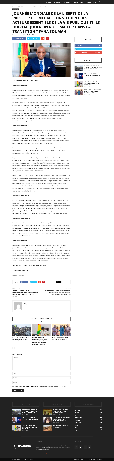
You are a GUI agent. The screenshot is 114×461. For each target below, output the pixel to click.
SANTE (76, 428)
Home (13, 6)
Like (99, 45)
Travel (93, 459)
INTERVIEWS (67, 2)
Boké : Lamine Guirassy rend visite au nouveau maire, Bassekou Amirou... (92, 91)
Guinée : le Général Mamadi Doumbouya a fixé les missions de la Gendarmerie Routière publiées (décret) (25, 293)
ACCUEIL (48, 2)
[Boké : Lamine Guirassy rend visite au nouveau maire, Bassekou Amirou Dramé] (61, 330)
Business (76, 459)
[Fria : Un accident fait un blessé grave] (47, 428)
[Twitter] (80, 447)
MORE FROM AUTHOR (47, 318)
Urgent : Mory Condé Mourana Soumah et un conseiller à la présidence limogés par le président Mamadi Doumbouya (40, 341)
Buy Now (99, 459)
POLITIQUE (77, 415)
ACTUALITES (56, 2)
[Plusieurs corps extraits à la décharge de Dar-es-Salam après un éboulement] (21, 330)
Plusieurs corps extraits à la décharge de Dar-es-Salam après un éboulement (21, 339)
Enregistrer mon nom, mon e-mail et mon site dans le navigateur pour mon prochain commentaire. (40, 386)
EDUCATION (78, 420)
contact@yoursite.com (47, 453)
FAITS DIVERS (78, 418)
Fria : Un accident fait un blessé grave (60, 426)
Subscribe (97, 52)
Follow (98, 49)
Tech (88, 459)
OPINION (77, 425)
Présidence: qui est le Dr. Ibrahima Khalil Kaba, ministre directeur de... (60, 411)
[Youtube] (89, 447)
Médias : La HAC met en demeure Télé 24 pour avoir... (92, 74)
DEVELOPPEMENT (79, 2)
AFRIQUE (77, 413)
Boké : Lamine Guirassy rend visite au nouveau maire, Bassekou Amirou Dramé (60, 339)
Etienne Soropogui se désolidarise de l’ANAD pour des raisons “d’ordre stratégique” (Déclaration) (58, 292)
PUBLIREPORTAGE (91, 2)
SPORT (76, 430)
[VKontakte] (85, 447)
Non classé (78, 423)
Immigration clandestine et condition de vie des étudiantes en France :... (61, 419)
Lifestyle (82, 459)
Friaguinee (16, 34)
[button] (100, 2)
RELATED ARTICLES (35, 318)
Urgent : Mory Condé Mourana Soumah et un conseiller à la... (91, 83)
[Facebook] (76, 447)
